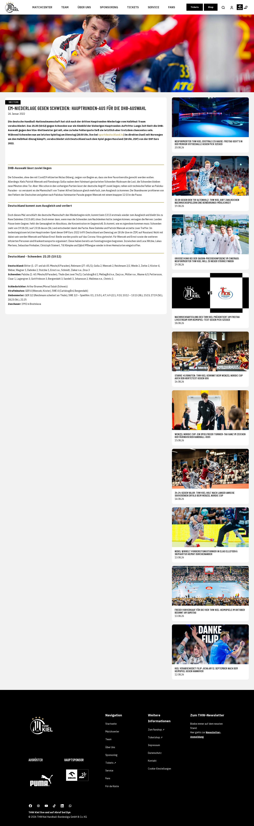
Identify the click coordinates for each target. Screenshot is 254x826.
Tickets (133, 7)
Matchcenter (42, 7)
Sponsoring (109, 7)
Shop (210, 7)
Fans (171, 7)
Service (153, 7)
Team (65, 7)
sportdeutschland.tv (111, 134)
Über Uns (84, 7)
